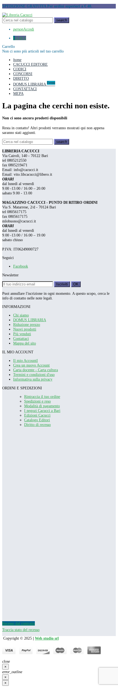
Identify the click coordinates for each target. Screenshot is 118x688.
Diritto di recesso (37, 424)
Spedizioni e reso (37, 401)
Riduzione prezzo (26, 324)
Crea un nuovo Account (31, 365)
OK (75, 284)
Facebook (20, 266)
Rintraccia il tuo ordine (42, 396)
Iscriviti (62, 284)
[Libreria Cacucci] (17, 15)
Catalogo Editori (37, 420)
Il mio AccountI (25, 360)
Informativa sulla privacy (32, 379)
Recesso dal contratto (18, 623)
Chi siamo (21, 315)
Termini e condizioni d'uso (34, 374)
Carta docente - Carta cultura (35, 370)
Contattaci (21, 338)
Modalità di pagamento (42, 406)
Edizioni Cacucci (37, 415)
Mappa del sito (24, 343)
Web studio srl (47, 638)
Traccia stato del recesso (21, 630)
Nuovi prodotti (24, 329)
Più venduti (22, 334)
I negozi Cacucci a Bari (42, 410)
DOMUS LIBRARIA (29, 320)
